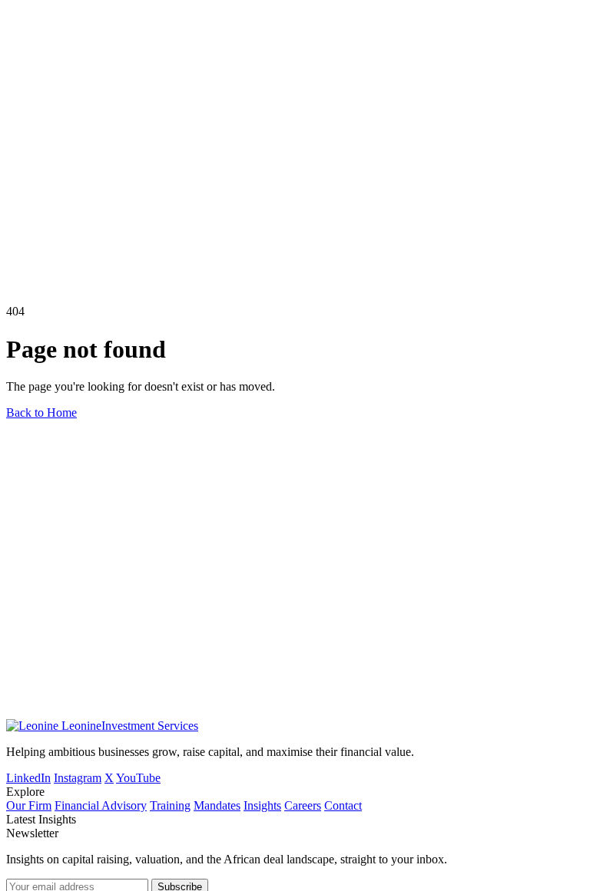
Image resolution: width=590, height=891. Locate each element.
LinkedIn (28, 777)
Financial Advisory (101, 805)
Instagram (77, 777)
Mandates (217, 805)
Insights (262, 805)
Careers (302, 805)
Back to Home (41, 412)
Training (170, 805)
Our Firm (28, 805)
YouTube (138, 777)
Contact (343, 805)
